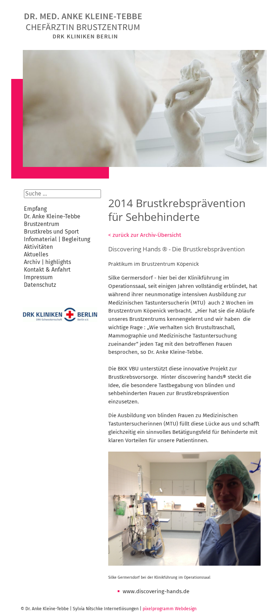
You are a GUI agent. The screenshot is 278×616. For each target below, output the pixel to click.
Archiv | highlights (47, 262)
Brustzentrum (41, 224)
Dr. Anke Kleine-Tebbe (52, 216)
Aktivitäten (38, 246)
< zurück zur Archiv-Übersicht (144, 235)
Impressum (38, 277)
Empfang (35, 208)
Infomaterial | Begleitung (57, 239)
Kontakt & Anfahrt (47, 269)
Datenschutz (40, 284)
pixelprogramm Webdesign (170, 608)
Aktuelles (36, 254)
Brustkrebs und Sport (51, 231)
